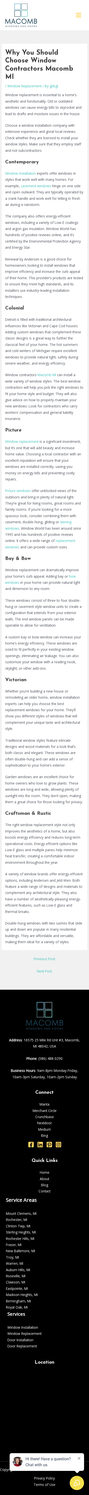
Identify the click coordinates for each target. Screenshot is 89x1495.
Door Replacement (22, 1346)
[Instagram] (58, 1144)
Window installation (20, 173)
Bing (44, 1135)
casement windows (36, 186)
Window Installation (22, 1327)
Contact (44, 1191)
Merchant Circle (45, 1110)
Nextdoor (44, 1123)
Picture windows (18, 490)
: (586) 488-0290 (44, 1058)
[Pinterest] (49, 1144)
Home (44, 1172)
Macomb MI (47, 374)
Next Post (44, 971)
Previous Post (44, 958)
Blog (44, 1185)
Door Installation (20, 1340)
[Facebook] (31, 1144)
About (44, 1178)
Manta (44, 1104)
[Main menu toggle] (78, 15)
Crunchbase (44, 1116)
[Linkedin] (40, 1144)
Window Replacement (24, 86)
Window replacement (22, 441)
